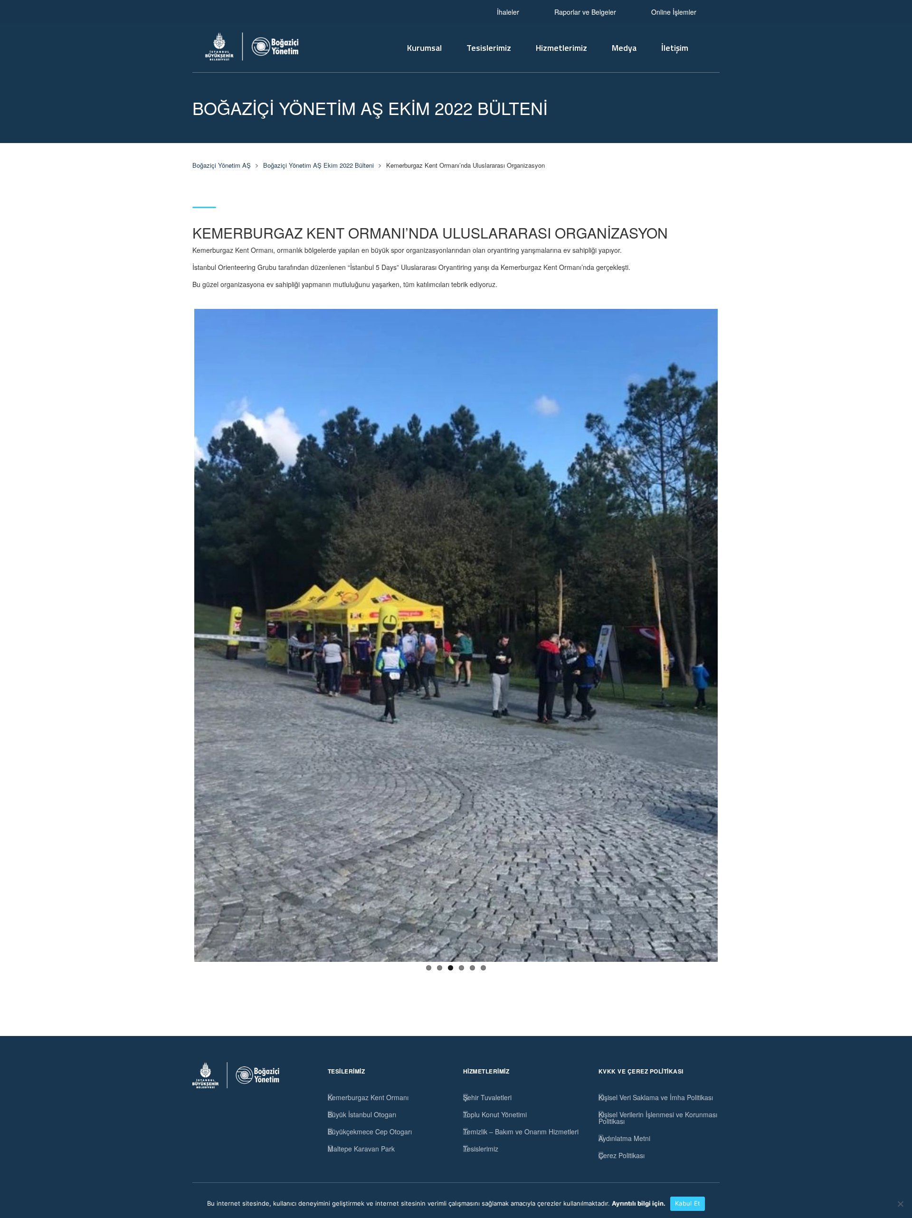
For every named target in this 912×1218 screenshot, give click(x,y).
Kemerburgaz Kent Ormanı (368, 1097)
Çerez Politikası (621, 1155)
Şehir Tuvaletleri (487, 1097)
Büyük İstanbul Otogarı (362, 1114)
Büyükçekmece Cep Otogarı (370, 1131)
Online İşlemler (673, 12)
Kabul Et (687, 1203)
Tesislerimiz (488, 47)
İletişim (674, 47)
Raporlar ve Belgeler (585, 12)
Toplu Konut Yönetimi (495, 1114)
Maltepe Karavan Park (361, 1148)
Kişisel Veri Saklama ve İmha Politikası (655, 1097)
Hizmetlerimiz (561, 47)
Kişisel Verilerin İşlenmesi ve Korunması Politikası (657, 1118)
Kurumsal (424, 47)
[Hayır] (900, 1203)
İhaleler (508, 12)
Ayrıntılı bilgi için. (638, 1203)
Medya (624, 47)
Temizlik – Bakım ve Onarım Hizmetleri (521, 1131)
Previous (180, 633)
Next (731, 633)
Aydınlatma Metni (624, 1138)
